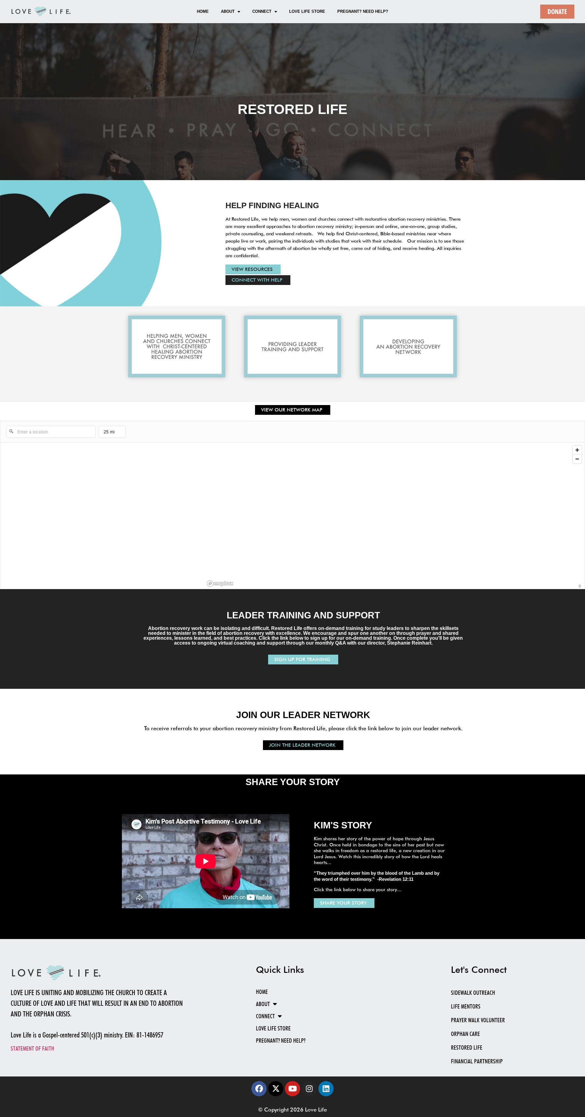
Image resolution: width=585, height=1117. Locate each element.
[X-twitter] (275, 1088)
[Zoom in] (577, 450)
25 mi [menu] (109, 433)
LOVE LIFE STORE (307, 11)
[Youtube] (292, 1088)
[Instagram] (309, 1088)
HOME (203, 11)
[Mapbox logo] (220, 583)
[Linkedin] (326, 1088)
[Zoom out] (577, 458)
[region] (395, 516)
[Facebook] (259, 1088)
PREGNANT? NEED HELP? (362, 11)
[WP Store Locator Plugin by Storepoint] (580, 586)
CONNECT (261, 11)
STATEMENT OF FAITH (32, 1048)
